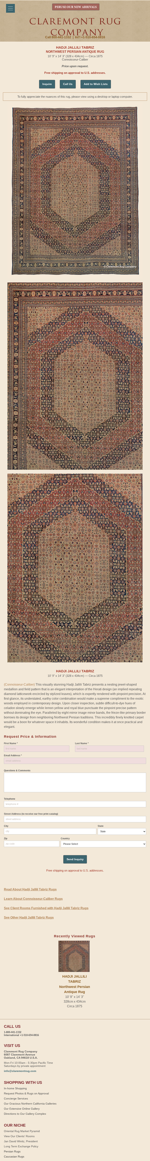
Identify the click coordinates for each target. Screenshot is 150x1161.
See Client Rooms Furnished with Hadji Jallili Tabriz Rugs (46, 908)
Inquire (47, 84)
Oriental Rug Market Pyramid (22, 1131)
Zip (5, 838)
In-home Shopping (15, 1088)
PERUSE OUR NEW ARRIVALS (76, 7)
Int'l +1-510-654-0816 (90, 37)
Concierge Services (16, 1098)
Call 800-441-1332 (58, 37)
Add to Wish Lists (96, 84)
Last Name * (82, 743)
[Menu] (10, 8)
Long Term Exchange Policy (21, 1146)
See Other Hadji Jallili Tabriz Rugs (29, 917)
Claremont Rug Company (75, 27)
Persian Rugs (12, 1151)
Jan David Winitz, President (21, 1141)
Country (65, 838)
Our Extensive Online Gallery (22, 1108)
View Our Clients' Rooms (19, 1136)
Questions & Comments (17, 770)
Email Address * (13, 755)
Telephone (9, 799)
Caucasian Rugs (14, 1156)
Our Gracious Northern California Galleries (30, 1103)
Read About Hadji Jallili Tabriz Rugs (30, 889)
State (101, 826)
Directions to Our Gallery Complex (25, 1113)
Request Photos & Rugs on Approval (26, 1093)
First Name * (11, 743)
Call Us (67, 84)
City (6, 826)
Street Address (31, 814)
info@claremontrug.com (20, 1071)
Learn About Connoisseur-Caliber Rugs (33, 898)
